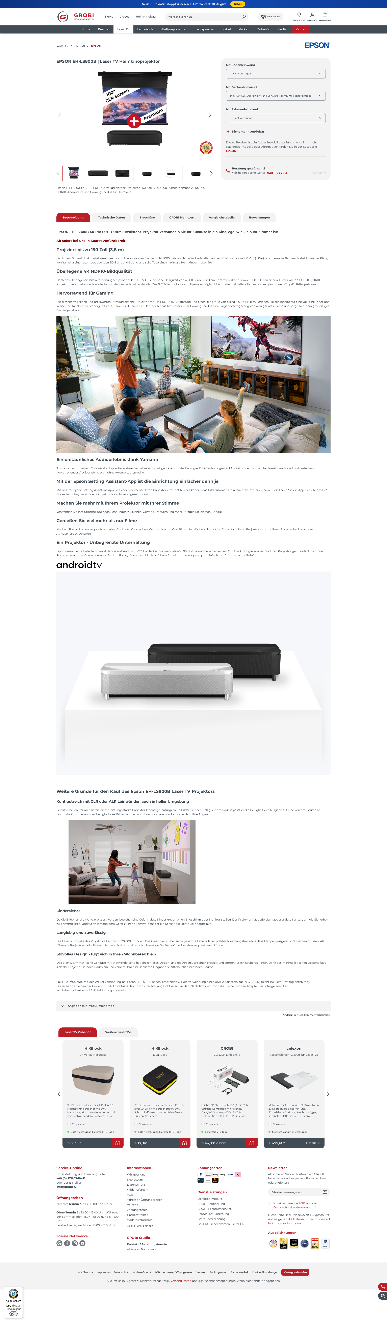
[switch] (13, 1313)
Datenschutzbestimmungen (293, 1207)
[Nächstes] (210, 115)
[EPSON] (318, 45)
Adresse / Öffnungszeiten (144, 1200)
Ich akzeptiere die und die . (294, 1205)
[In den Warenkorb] (118, 1143)
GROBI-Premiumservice (215, 1209)
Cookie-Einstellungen (140, 1225)
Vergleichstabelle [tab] (222, 217)
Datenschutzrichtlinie (308, 1219)
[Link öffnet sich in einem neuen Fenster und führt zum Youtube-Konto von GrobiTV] (82, 1243)
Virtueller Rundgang (141, 1249)
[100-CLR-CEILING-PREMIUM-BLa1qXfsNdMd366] (134, 111)
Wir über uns (136, 1174)
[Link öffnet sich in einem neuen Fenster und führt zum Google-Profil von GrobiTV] (59, 1243)
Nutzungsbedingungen (284, 1223)
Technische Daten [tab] (111, 217)
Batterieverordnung (212, 1219)
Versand (132, 1205)
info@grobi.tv (66, 1187)
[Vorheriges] (59, 115)
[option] (74, 173)
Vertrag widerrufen (295, 1272)
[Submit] (325, 1192)
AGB (130, 1195)
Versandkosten (181, 1281)
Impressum (135, 1179)
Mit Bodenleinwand (240, 65)
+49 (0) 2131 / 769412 (70, 1178)
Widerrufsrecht (138, 1189)
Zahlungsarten (137, 1210)
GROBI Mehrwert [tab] (182, 217)
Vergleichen (79, 1123)
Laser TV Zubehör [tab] (78, 1032)
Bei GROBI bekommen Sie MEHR (221, 1224)
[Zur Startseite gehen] (75, 17)
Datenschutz (136, 1184)
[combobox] (202, 17)
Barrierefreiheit (138, 1215)
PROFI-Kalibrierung (211, 1204)
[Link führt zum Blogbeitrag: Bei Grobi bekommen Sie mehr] (206, 148)
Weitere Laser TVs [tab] (118, 1032)
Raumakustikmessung (213, 1214)
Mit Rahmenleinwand (242, 109)
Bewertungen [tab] (259, 217)
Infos (237, 4)
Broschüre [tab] (147, 217)
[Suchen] (244, 17)
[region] (134, 124)
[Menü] (20, 1289)
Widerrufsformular (140, 1220)
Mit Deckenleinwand (241, 87)
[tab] (73, 217)
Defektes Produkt (210, 1199)
